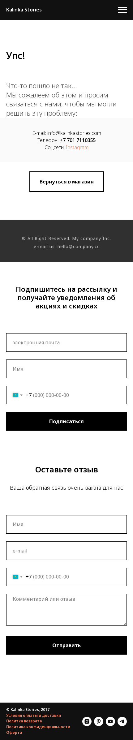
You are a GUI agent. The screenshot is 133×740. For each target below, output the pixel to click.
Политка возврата (24, 721)
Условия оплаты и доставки (33, 715)
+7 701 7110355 (78, 140)
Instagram (77, 147)
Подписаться (66, 421)
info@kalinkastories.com (74, 133)
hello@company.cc (79, 246)
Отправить (66, 645)
